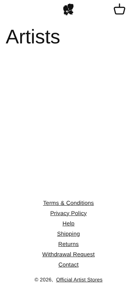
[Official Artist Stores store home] (68, 9)
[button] (119, 9)
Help (68, 223)
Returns (68, 244)
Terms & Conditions (68, 203)
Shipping (68, 234)
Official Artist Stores (79, 280)
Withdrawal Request (68, 254)
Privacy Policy (68, 213)
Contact (68, 265)
